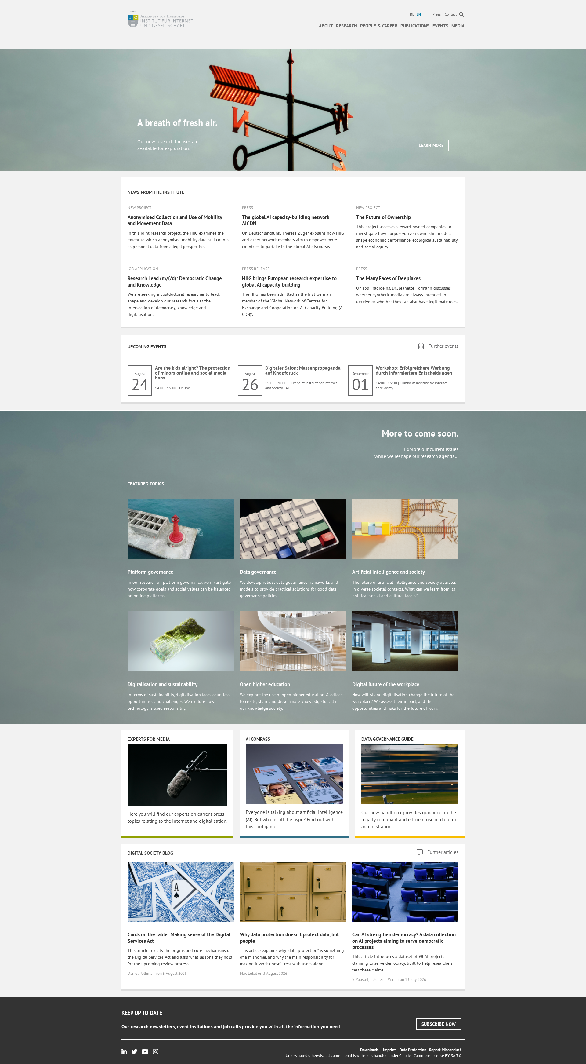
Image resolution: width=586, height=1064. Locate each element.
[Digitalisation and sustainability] (181, 640)
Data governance (258, 572)
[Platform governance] (181, 528)
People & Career (378, 26)
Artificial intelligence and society (388, 572)
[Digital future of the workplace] (405, 640)
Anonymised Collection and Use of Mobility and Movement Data (175, 220)
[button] (431, 145)
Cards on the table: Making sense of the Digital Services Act (179, 937)
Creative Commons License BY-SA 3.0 (430, 1055)
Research (346, 26)
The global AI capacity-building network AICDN (285, 220)
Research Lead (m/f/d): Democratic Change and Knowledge (175, 281)
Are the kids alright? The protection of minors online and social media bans (192, 373)
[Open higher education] (293, 640)
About (326, 26)
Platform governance (150, 572)
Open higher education (265, 684)
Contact (451, 14)
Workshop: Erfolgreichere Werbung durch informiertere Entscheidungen (414, 370)
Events (440, 26)
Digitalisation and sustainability (162, 684)
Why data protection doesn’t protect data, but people (289, 937)
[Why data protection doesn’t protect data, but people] (293, 892)
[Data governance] (293, 528)
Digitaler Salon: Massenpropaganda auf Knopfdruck (303, 370)
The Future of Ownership (383, 217)
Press (436, 14)
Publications (414, 26)
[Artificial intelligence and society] (405, 528)
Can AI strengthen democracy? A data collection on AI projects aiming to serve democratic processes (404, 940)
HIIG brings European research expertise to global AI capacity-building (289, 281)
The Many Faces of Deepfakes (388, 278)
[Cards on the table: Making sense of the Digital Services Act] (181, 892)
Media (458, 26)
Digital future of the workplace (385, 684)
